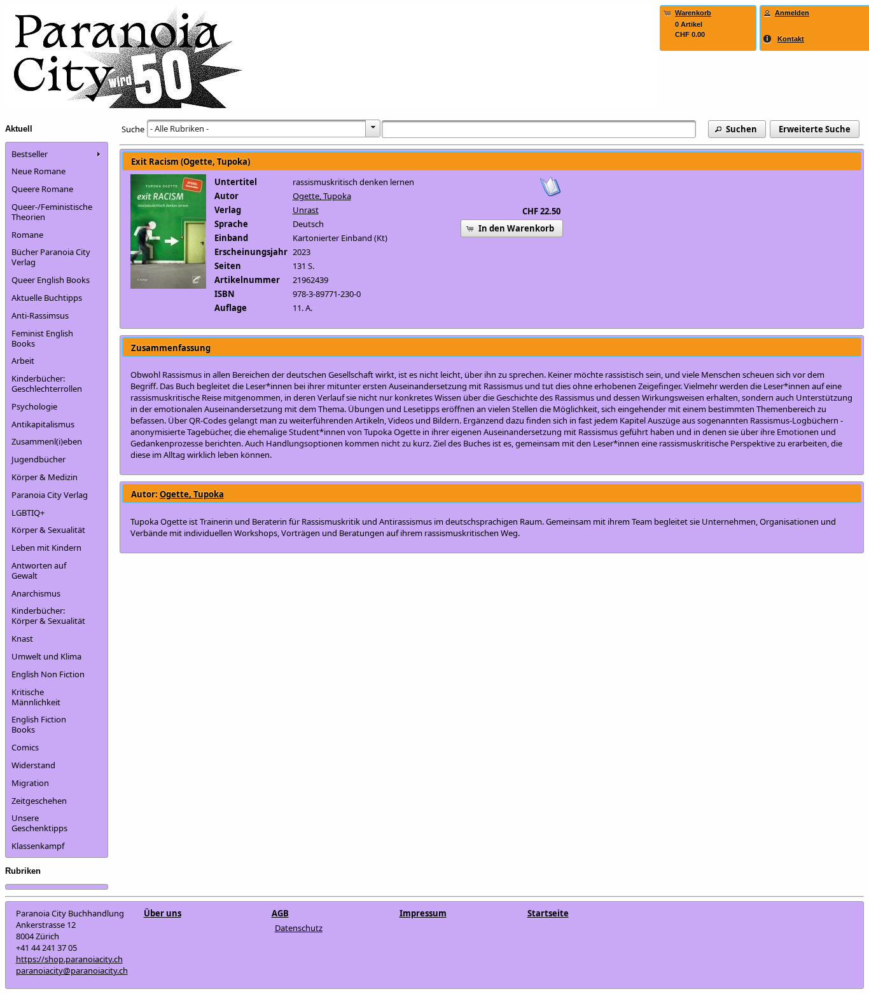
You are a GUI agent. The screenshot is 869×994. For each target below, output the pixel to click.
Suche (133, 129)
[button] (737, 129)
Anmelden (792, 13)
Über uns (162, 913)
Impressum (423, 913)
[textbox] (539, 129)
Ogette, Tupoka (322, 196)
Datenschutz (299, 928)
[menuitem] (56, 154)
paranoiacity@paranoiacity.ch (72, 970)
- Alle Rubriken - (179, 128)
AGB (280, 913)
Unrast (306, 210)
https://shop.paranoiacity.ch (69, 959)
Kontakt (790, 39)
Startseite (548, 913)
